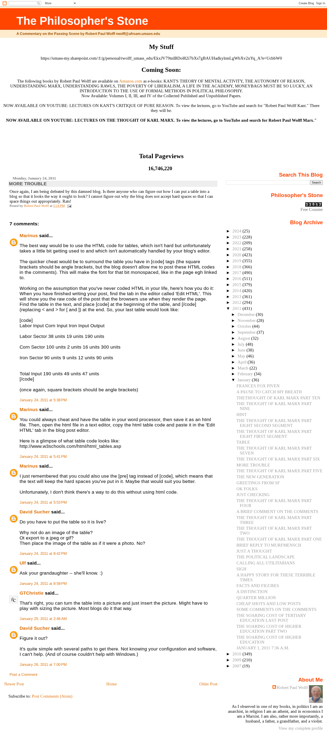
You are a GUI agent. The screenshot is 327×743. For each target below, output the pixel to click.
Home (111, 684)
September (247, 332)
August (244, 338)
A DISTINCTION (252, 591)
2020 (237, 254)
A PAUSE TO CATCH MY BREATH (269, 392)
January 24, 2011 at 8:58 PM (43, 583)
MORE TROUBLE (253, 465)
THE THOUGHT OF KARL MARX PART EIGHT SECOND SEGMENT (274, 423)
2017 (237, 272)
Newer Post (14, 684)
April (243, 362)
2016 (237, 278)
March (244, 368)
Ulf (23, 562)
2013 (237, 296)
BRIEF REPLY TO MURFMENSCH (268, 545)
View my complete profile (301, 728)
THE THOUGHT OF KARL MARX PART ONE (279, 539)
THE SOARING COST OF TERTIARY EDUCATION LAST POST (271, 618)
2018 (237, 266)
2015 (237, 284)
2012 (237, 302)
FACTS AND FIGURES (257, 585)
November (247, 320)
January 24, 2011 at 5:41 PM (43, 456)
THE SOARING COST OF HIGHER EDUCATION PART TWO (268, 629)
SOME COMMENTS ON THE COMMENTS (276, 609)
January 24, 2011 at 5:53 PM (43, 502)
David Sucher (35, 511)
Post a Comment (23, 674)
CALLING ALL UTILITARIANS (265, 563)
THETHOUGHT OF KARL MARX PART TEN (278, 398)
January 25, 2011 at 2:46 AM (43, 619)
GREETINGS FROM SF (258, 483)
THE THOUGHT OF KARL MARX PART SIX (278, 459)
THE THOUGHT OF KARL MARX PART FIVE (279, 470)
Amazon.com (130, 81)
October (245, 326)
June (242, 350)
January (245, 380)
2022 (237, 242)
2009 (237, 660)
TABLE (243, 442)
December (247, 314)
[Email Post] (69, 206)
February (246, 374)
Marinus (29, 235)
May (242, 356)
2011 (237, 308)
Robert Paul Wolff (292, 687)
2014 (237, 290)
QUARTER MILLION (256, 597)
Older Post (208, 684)
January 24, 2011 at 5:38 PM (43, 400)
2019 (237, 260)
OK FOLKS (247, 489)
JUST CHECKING (253, 494)
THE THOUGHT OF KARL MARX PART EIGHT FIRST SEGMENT (274, 434)
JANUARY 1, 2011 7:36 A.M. (262, 648)
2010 (237, 654)
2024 (237, 231)
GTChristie (32, 593)
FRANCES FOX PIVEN (258, 386)
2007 (237, 666)
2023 (237, 237)
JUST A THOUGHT (254, 551)
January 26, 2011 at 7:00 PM (43, 664)
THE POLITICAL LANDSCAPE (265, 557)
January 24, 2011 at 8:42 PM (43, 553)
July (242, 344)
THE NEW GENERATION (260, 476)
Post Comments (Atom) (52, 696)
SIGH (241, 569)
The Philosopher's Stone (82, 20)
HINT (241, 414)
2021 (237, 248)
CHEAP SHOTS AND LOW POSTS (268, 603)
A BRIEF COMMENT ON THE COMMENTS (277, 511)
